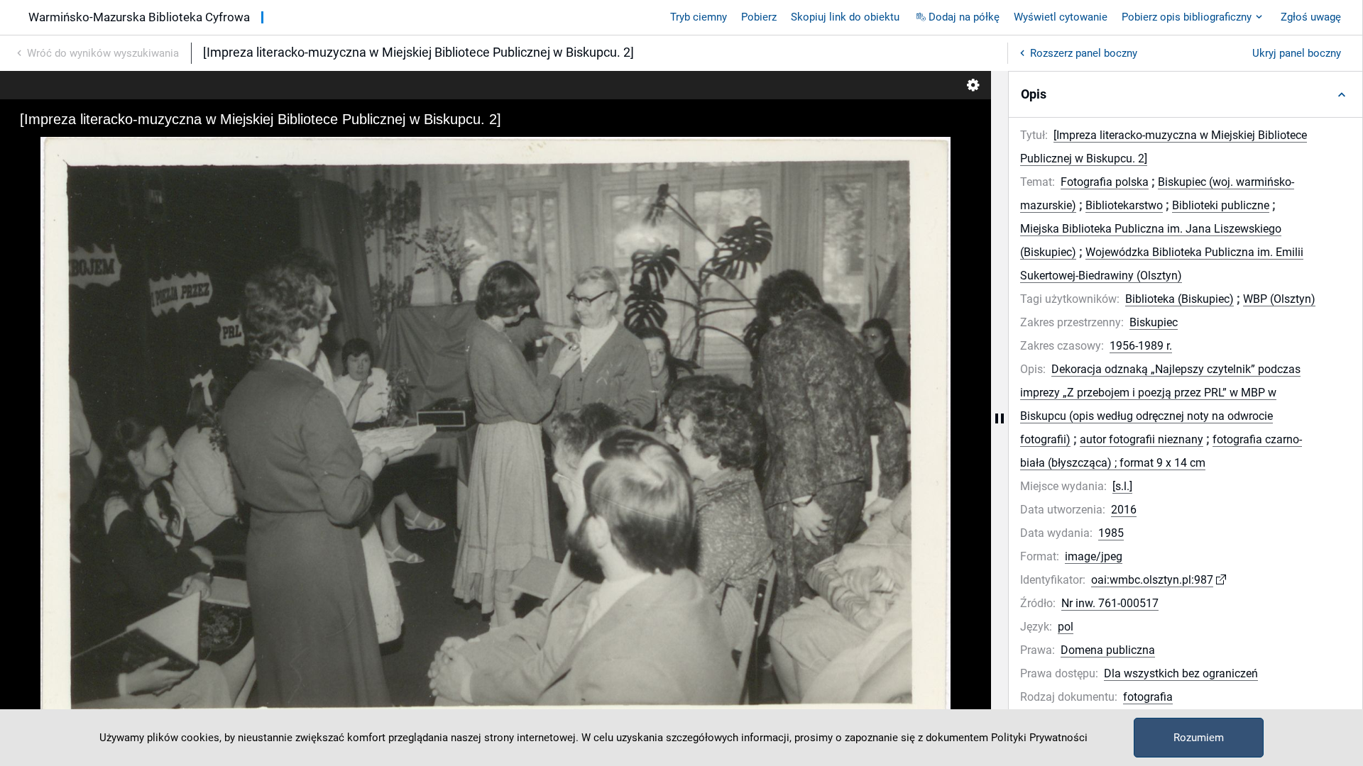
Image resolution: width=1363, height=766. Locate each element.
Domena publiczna (1108, 650)
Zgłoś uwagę (1311, 17)
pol (1065, 626)
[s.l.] (1122, 486)
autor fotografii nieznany (1141, 439)
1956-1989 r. (1141, 346)
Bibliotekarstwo (1124, 205)
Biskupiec (1153, 322)
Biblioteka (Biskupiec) (1179, 299)
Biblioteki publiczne (1220, 205)
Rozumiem (1198, 737)
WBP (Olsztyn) (1279, 299)
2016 (1124, 509)
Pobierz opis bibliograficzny (1187, 17)
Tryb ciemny (698, 17)
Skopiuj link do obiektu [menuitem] (845, 17)
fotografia (1148, 697)
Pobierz (759, 17)
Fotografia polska (1105, 182)
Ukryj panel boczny (1296, 53)
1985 (1111, 533)
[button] (1185, 94)
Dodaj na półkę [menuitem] (964, 17)
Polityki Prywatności (1039, 737)
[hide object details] (999, 418)
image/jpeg (1093, 556)
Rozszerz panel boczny (1083, 53)
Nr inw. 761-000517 (1110, 603)
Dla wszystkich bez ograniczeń (1181, 673)
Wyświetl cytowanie (1060, 17)
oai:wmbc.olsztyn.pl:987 (1152, 580)
